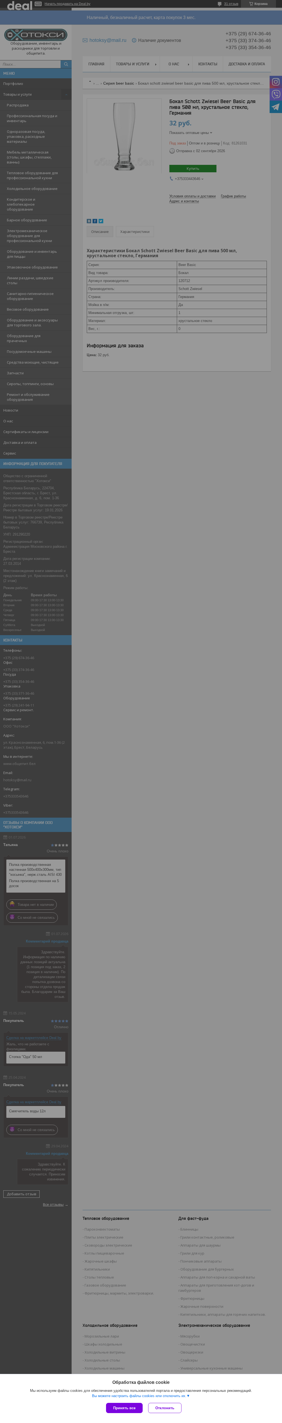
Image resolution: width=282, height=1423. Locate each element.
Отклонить (164, 1408)
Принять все (124, 1408)
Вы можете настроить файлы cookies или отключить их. (139, 1396)
